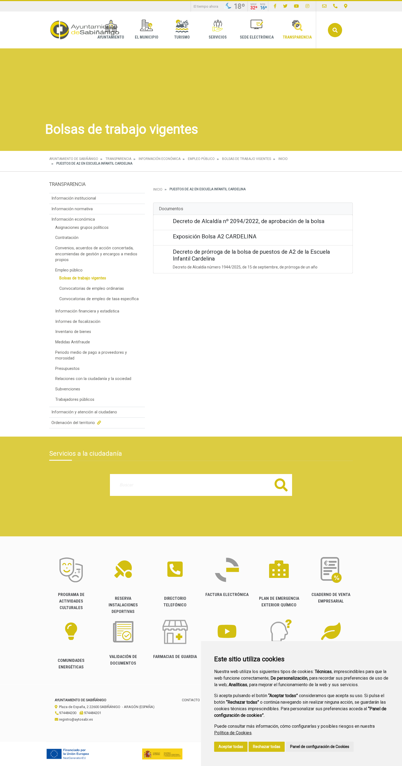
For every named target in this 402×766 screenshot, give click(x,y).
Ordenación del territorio (73, 422)
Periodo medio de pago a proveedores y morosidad (91, 355)
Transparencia (297, 37)
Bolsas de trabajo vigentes (246, 159)
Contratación (66, 237)
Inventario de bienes (73, 331)
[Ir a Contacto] (324, 6)
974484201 (92, 713)
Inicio (283, 159)
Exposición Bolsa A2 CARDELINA (215, 236)
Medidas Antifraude (72, 342)
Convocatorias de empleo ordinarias (91, 288)
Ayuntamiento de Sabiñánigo (73, 159)
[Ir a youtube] (296, 6)
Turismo (182, 37)
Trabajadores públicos (74, 399)
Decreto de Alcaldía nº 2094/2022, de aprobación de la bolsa (249, 221)
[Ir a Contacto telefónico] (335, 6)
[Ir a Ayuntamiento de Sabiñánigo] (84, 29)
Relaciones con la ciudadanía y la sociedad (93, 378)
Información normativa (72, 209)
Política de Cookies (233, 732)
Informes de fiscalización (77, 321)
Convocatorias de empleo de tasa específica (99, 299)
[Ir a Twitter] (285, 6)
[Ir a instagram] (307, 6)
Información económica (159, 159)
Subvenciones (67, 389)
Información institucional (73, 198)
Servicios (218, 37)
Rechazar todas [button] (266, 746)
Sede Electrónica (257, 37)
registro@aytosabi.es (75, 719)
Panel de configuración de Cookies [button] (319, 746)
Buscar (335, 30)
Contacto (191, 700)
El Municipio (146, 37)
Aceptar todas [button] (231, 746)
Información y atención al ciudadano (84, 412)
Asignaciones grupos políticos (82, 227)
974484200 (67, 713)
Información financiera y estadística (87, 311)
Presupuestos (67, 368)
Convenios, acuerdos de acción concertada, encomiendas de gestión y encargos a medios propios (96, 254)
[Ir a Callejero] (345, 6)
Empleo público (201, 159)
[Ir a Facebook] (275, 6)
